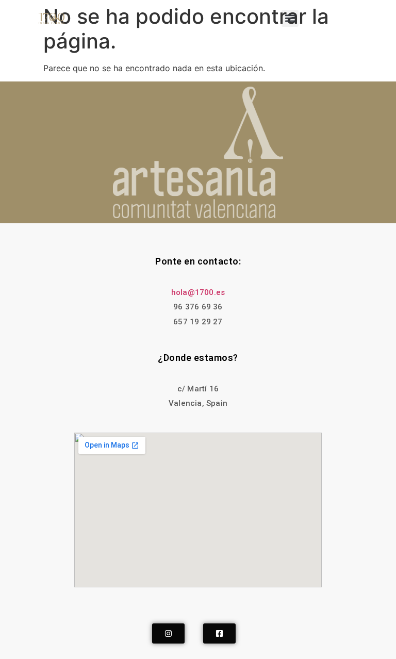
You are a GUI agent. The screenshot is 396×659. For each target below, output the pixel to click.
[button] (290, 18)
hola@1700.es (198, 292)
